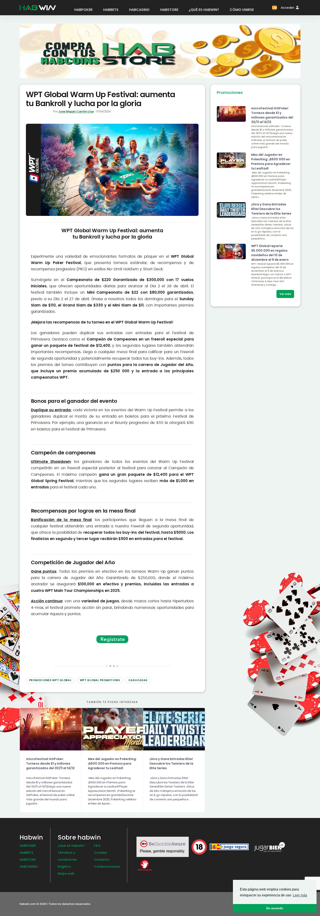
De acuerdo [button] (274, 908)
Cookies (100, 852)
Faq (97, 845)
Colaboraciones (107, 866)
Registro (64, 866)
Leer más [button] (300, 895)
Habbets (26, 852)
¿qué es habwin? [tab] (204, 9)
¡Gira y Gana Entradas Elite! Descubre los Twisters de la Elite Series (171, 763)
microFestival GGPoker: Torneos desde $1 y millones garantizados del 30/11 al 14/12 (50, 763)
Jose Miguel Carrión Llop (76, 111)
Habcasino (29, 866)
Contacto (101, 859)
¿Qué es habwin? (71, 845)
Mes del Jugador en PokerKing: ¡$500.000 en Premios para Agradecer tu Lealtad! (112, 763)
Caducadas (138, 680)
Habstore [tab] (169, 9)
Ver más (285, 294)
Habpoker (28, 845)
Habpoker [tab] (83, 9)
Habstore (28, 859)
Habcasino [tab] (139, 9)
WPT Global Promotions (100, 680)
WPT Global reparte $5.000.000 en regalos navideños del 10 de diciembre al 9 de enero (270, 253)
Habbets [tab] (110, 9)
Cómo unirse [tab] (242, 9)
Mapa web (66, 873)
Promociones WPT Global (50, 680)
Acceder (288, 7)
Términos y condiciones (67, 856)
